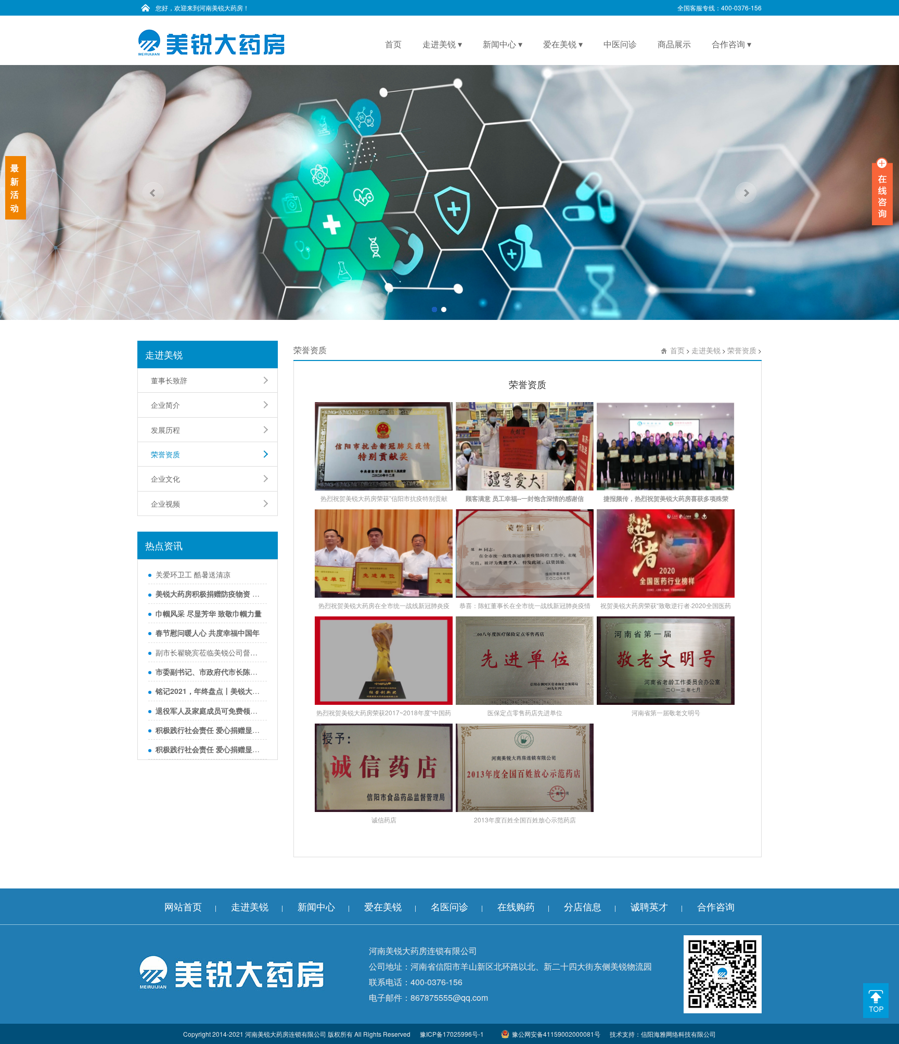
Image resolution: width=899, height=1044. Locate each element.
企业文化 (165, 478)
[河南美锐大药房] (211, 41)
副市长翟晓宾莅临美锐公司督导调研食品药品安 (209, 652)
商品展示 (674, 44)
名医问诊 (449, 906)
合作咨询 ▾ (731, 44)
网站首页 (183, 906)
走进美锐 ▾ (442, 44)
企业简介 (165, 404)
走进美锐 (706, 350)
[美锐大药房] (231, 971)
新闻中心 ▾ (502, 44)
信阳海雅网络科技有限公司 (678, 1033)
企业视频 (165, 503)
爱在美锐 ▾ (563, 44)
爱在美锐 (383, 906)
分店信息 (582, 906)
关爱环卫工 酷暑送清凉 (193, 574)
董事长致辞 (169, 380)
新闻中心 (316, 906)
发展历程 (165, 429)
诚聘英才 (649, 906)
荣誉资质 (165, 454)
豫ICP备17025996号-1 (452, 1033)
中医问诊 (620, 44)
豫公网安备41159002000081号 (556, 1033)
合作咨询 (716, 906)
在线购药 (516, 906)
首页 (393, 44)
